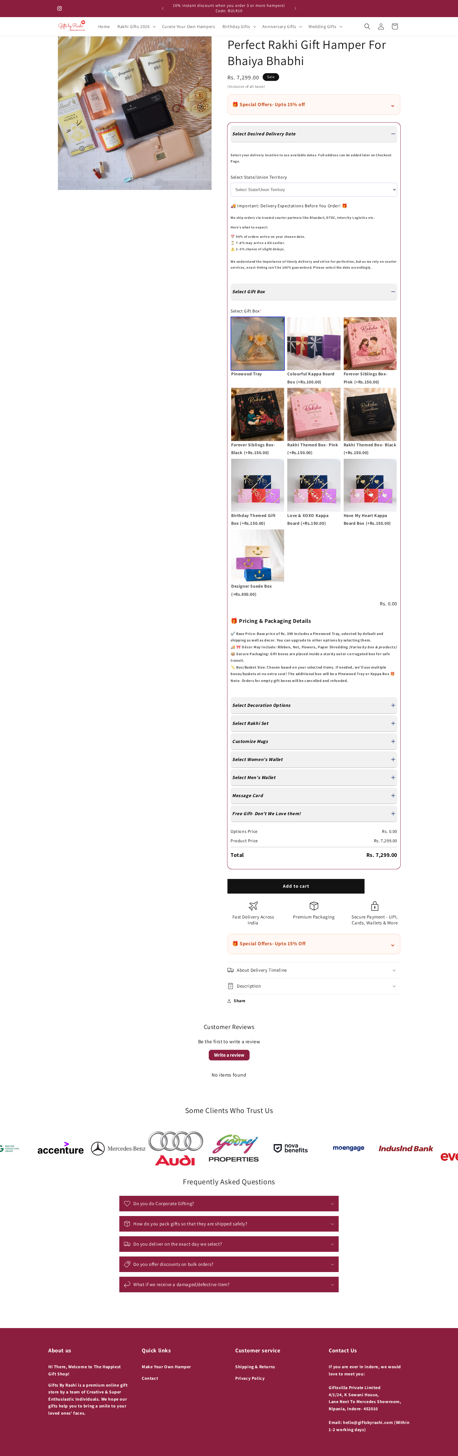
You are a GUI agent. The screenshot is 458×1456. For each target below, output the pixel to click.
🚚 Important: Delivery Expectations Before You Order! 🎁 (289, 206)
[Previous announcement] (162, 8)
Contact (150, 1378)
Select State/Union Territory (259, 177)
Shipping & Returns (255, 1366)
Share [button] (240, 1000)
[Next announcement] (295, 8)
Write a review (229, 1055)
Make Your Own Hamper (166, 1366)
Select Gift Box (246, 311)
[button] (136, 26)
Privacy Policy (250, 1378)
